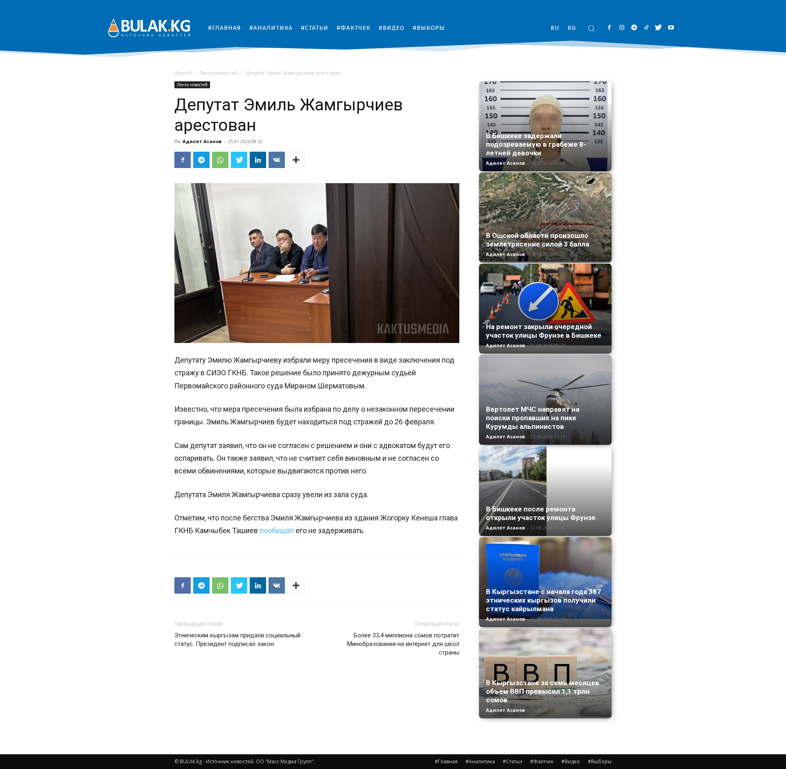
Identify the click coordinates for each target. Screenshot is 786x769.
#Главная (446, 761)
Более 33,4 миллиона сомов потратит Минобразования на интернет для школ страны (403, 644)
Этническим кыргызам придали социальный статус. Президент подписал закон (237, 640)
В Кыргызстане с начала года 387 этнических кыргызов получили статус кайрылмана (543, 600)
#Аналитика (480, 761)
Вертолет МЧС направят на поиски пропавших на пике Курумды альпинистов (532, 417)
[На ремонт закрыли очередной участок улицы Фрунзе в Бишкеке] (545, 304)
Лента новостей (218, 73)
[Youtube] (671, 28)
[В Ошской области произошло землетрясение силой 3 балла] (545, 217)
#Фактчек (541, 761)
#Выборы (600, 761)
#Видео (570, 761)
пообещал (277, 530)
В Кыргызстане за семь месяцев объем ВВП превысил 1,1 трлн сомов (542, 691)
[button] (591, 28)
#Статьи (512, 761)
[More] (296, 160)
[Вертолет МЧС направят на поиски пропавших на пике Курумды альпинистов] (545, 400)
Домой (183, 73)
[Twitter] (658, 28)
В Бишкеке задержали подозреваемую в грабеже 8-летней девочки (536, 144)
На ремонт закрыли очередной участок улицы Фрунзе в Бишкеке (543, 331)
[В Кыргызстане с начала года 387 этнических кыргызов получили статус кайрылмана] (545, 578)
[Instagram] (621, 28)
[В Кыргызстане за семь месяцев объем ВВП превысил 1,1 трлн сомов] (545, 672)
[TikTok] (646, 28)
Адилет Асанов (202, 141)
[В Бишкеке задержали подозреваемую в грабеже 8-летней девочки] (545, 126)
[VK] (277, 160)
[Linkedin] (258, 160)
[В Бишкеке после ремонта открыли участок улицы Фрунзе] (545, 491)
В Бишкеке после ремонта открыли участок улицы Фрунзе (541, 513)
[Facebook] (609, 28)
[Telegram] (634, 28)
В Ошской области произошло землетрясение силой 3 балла (537, 239)
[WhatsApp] (220, 160)
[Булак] (149, 27)
